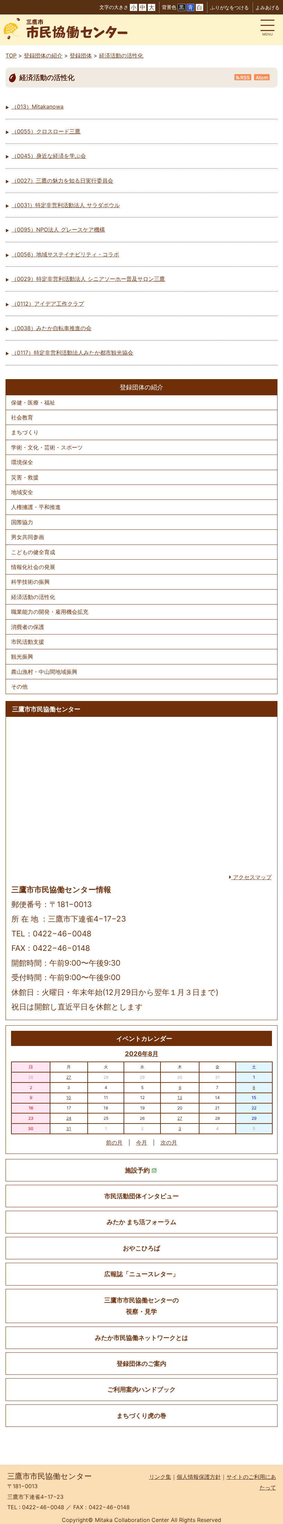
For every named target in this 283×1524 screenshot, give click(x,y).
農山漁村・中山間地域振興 (44, 671)
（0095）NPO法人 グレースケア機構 (58, 229)
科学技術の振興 (30, 581)
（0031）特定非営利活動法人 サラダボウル (65, 205)
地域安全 (22, 492)
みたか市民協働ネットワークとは (141, 1337)
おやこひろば (141, 1248)
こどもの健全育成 (33, 552)
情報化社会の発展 (33, 566)
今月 (141, 1142)
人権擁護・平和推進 (36, 507)
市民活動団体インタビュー (141, 1196)
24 (68, 1118)
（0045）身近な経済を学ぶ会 (48, 155)
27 (68, 1077)
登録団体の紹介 (43, 55)
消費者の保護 (27, 626)
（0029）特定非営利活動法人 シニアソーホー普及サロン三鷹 (88, 278)
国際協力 (22, 522)
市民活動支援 (27, 641)
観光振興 (22, 656)
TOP (11, 55)
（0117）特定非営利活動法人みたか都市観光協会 (72, 352)
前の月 (114, 1142)
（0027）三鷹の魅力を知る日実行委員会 (62, 180)
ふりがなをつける (229, 7)
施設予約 (137, 1170)
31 (68, 1128)
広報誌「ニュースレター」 (141, 1274)
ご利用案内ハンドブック (141, 1389)
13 (179, 1097)
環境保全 (22, 462)
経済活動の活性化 (121, 55)
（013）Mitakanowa (37, 106)
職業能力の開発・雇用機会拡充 (49, 611)
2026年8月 (141, 1053)
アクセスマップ (251, 877)
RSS (243, 77)
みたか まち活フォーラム (141, 1222)
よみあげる (267, 7)
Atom (262, 77)
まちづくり (25, 432)
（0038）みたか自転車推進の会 (51, 328)
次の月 (168, 1142)
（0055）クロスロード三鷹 (45, 131)
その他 (19, 686)
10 (68, 1097)
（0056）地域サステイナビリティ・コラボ (65, 254)
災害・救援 (25, 477)
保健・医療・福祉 (33, 402)
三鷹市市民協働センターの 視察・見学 (141, 1306)
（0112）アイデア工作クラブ (47, 303)
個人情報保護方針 (199, 1476)
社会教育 (22, 417)
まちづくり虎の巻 (141, 1415)
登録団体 (81, 55)
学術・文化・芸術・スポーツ (47, 447)
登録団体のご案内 (141, 1363)
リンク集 (160, 1476)
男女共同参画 (27, 537)
